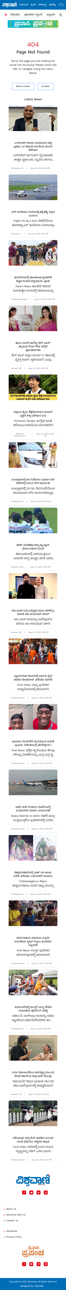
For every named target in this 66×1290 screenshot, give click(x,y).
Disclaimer (11, 1231)
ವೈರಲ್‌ (54, 5)
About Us (11, 1209)
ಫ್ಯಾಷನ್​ (51, 15)
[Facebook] (24, 1192)
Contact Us (12, 1221)
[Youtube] (31, 1192)
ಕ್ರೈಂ (61, 15)
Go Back (46, 86)
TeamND (38, 1286)
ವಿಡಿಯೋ (15, 15)
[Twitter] (38, 1192)
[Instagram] (46, 1192)
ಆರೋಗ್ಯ (36, 5)
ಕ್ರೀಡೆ (26, 5)
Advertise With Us (15, 1215)
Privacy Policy (14, 1237)
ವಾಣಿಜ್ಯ (45, 5)
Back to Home (23, 86)
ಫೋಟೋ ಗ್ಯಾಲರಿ (33, 15)
